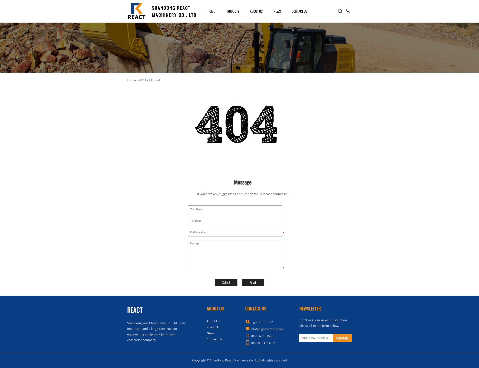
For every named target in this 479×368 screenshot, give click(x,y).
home (211, 11)
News (277, 11)
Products (213, 327)
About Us (213, 321)
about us (256, 11)
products (232, 11)
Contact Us (299, 11)
